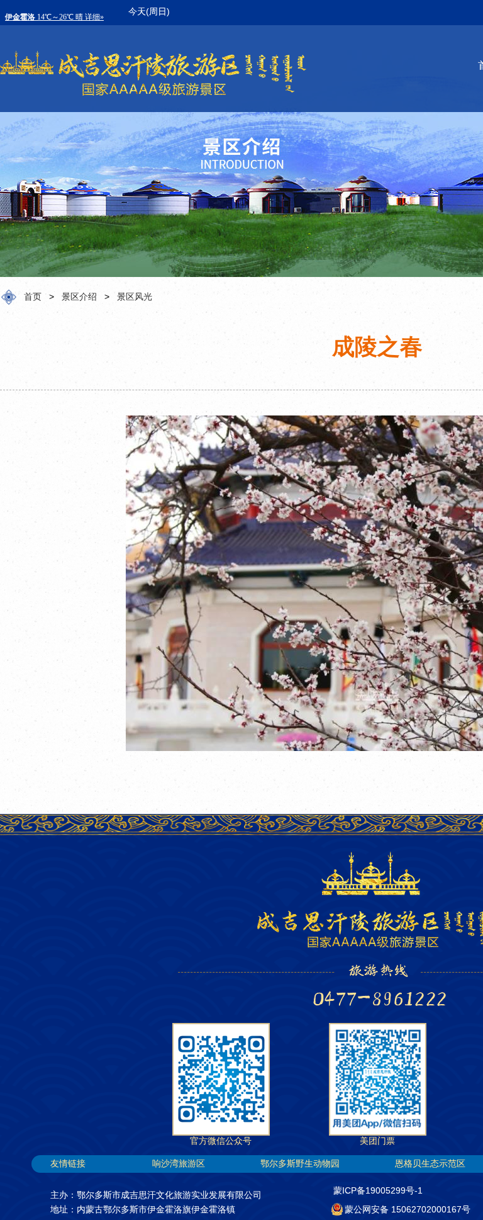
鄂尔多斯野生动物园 (300, 1163)
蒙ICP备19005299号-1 (378, 1190)
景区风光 (134, 296)
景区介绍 (79, 296)
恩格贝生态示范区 (430, 1163)
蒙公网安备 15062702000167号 (407, 1209)
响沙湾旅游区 (178, 1163)
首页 (33, 296)
